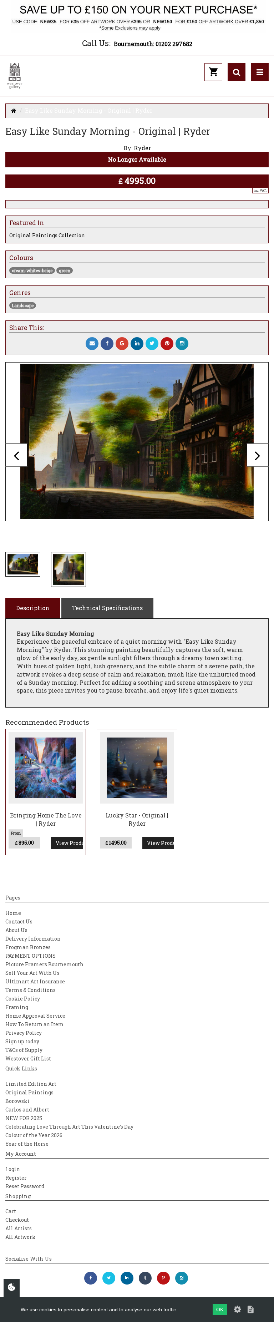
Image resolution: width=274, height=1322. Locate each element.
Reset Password (25, 1186)
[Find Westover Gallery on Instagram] (181, 1278)
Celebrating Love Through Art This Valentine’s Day (69, 1126)
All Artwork (20, 1237)
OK (219, 1309)
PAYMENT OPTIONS (30, 955)
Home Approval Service (35, 1015)
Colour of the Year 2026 (33, 1135)
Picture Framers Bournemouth (44, 964)
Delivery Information (33, 938)
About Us (16, 930)
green (64, 270)
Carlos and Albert (27, 1109)
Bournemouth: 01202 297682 (153, 43)
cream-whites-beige (32, 270)
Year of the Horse (27, 1143)
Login (12, 1169)
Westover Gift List (28, 1058)
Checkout (17, 1219)
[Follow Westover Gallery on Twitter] (108, 1278)
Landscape (23, 305)
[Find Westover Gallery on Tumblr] (145, 1278)
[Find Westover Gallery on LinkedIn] (127, 1278)
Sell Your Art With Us (32, 972)
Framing (16, 1007)
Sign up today (22, 1041)
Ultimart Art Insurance (35, 981)
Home (13, 913)
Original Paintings (29, 1092)
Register (16, 1177)
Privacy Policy (23, 1032)
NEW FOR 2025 (23, 1118)
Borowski (17, 1101)
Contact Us (18, 921)
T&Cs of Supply (23, 1050)
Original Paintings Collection (47, 235)
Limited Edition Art (30, 1083)
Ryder (142, 148)
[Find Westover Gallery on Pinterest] (163, 1278)
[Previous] (16, 455)
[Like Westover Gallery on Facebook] (90, 1278)
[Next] (258, 455)
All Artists (18, 1228)
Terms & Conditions (30, 990)
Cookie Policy (22, 998)
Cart (10, 1211)
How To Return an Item (34, 1024)
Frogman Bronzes (28, 947)
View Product (69, 843)
